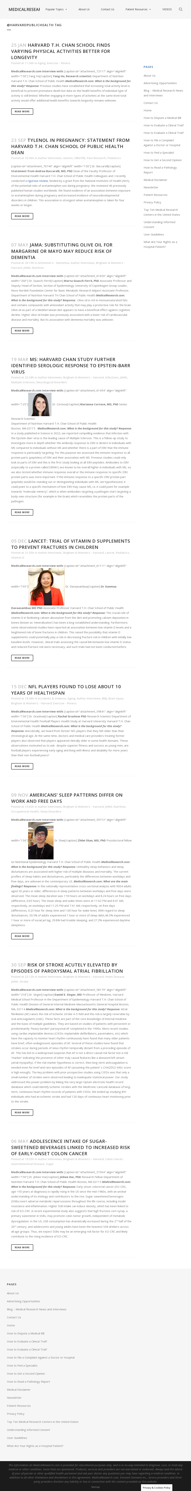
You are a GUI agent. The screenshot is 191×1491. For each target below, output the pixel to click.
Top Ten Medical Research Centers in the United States (43, 1422)
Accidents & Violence (52, 698)
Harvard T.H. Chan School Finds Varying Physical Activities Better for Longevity (60, 51)
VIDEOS (167, 9)
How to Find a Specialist (159, 152)
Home (148, 110)
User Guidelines (154, 234)
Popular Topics (55, 9)
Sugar (50, 1164)
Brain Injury (115, 698)
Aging (42, 63)
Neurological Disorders (51, 382)
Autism (68, 158)
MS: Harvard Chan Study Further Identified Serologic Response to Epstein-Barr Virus (70, 365)
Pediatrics (114, 158)
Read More (22, 111)
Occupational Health (25, 811)
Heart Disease (114, 976)
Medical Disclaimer (155, 180)
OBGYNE (79, 158)
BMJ (104, 698)
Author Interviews (50, 158)
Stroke (24, 981)
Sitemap (95, 1487)
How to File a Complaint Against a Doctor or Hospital (41, 1357)
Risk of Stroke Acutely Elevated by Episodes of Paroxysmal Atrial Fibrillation (67, 968)
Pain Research (96, 158)
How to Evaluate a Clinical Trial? (164, 125)
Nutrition (38, 267)
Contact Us (107, 9)
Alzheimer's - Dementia (53, 263)
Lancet (109, 552)
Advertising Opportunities (160, 83)
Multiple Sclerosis (23, 382)
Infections (112, 377)
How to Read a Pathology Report (28, 1381)
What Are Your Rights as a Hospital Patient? (35, 1446)
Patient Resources (137, 9)
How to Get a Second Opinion (163, 160)
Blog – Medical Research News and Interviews (36, 1309)
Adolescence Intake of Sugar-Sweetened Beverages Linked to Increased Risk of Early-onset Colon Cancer (70, 1147)
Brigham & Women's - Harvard (83, 377)
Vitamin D (17, 557)
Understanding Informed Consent (28, 1430)
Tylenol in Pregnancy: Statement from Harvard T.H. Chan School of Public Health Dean (70, 146)
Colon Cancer (114, 1159)
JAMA (27, 267)
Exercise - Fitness (58, 63)
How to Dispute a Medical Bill (162, 118)
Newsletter (151, 187)
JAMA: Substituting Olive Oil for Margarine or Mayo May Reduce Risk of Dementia (62, 251)
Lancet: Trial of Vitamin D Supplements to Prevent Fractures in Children (70, 544)
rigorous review (38, 181)
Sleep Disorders (50, 811)
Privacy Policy (152, 202)
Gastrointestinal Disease (27, 1164)
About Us (84, 9)
